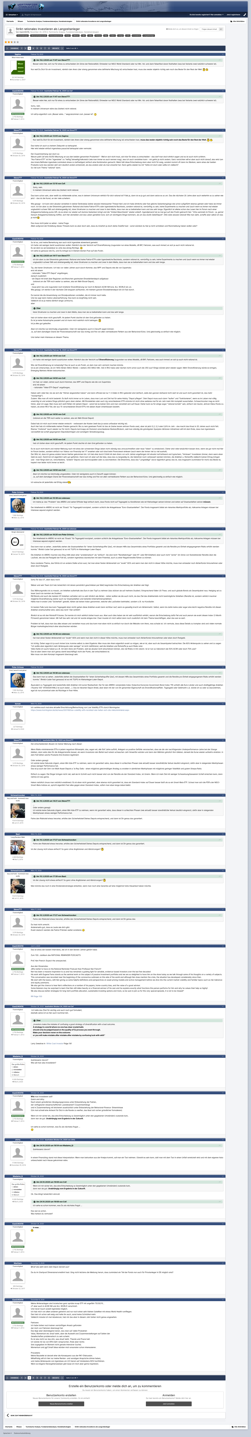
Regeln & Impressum (32, 15)
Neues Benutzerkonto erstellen (61, 1404)
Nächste (55, 48)
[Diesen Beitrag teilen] (222, 54)
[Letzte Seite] (62, 48)
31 (221, 29)
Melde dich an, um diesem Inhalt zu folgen (183, 29)
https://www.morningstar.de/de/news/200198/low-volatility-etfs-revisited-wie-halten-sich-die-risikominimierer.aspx (80, 710)
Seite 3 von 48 (71, 48)
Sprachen (7, 1433)
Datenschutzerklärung (22, 1433)
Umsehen (12, 15)
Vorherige (14, 48)
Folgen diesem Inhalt (209, 29)
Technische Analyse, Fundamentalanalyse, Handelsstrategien (74, 32)
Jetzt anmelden (169, 1404)
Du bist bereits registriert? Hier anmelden (206, 15)
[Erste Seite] (7, 48)
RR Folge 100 (36, 996)
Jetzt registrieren (233, 15)
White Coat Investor (54, 1043)
